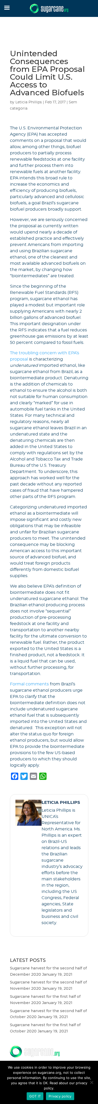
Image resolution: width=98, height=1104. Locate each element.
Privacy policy (60, 1096)
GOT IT (35, 1096)
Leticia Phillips (28, 102)
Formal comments (29, 684)
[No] (91, 1082)
